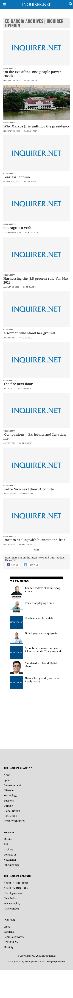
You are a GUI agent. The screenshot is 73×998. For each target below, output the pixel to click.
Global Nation (12, 810)
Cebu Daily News (14, 937)
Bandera (9, 931)
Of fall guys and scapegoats (41, 633)
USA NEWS (10, 816)
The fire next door (18, 384)
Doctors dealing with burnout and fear (34, 540)
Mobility (8, 947)
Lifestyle (8, 790)
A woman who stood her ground (29, 333)
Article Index (11, 908)
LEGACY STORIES (14, 821)
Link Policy (10, 898)
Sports (7, 780)
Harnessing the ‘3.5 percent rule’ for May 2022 (36, 280)
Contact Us (10, 854)
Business (9, 800)
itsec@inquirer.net (56, 961)
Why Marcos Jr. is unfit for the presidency (36, 126)
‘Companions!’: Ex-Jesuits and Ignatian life (34, 436)
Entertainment (12, 785)
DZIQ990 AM (11, 942)
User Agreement (13, 893)
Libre (7, 926)
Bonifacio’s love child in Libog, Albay (43, 589)
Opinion (8, 805)
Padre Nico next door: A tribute (28, 489)
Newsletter (10, 859)
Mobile (8, 839)
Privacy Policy (12, 903)
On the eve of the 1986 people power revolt (32, 74)
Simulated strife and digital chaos (41, 664)
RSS (6, 844)
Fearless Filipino (16, 177)
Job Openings (11, 864)
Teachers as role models (39, 618)
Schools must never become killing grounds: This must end (43, 649)
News (7, 775)
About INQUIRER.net (16, 883)
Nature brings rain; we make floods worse (42, 680)
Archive (8, 849)
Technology (10, 795)
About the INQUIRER (16, 888)
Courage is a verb (17, 228)
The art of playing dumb (40, 603)
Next (36, 550)
